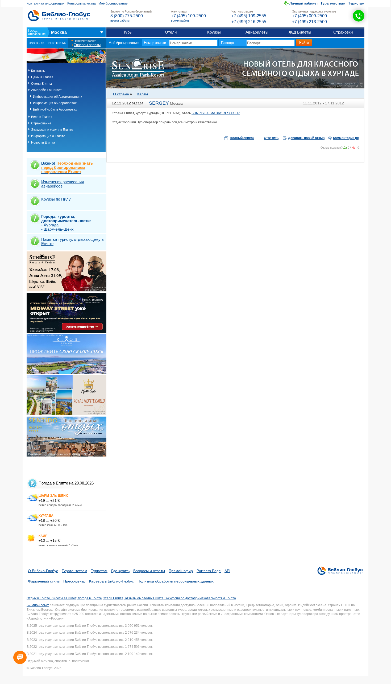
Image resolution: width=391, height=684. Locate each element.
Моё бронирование (113, 3)
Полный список (242, 138)
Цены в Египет (42, 77)
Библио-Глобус (38, 605)
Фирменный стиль (44, 581)
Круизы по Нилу (56, 199)
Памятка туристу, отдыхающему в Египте (72, 241)
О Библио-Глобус (43, 571)
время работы (120, 20)
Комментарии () (346, 138)
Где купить (120, 571)
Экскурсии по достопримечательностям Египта (200, 598)
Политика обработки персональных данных (176, 581)
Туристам (356, 3)
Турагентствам (333, 3)
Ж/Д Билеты (300, 32)
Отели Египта (41, 83)
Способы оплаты (87, 45)
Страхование (41, 123)
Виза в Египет (41, 117)
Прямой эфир (181, 571)
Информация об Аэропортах (55, 103)
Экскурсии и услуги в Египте (52, 130)
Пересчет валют (85, 40)
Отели (171, 32)
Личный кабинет (303, 3)
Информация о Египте (48, 136)
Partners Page (209, 571)
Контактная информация (46, 3)
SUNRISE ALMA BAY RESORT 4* (216, 113)
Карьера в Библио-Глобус (111, 581)
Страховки (343, 32)
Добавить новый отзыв (306, 138)
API (227, 571)
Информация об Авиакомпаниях (57, 97)
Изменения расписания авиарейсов (62, 184)
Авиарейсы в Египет (46, 90)
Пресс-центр (74, 581)
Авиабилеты (257, 32)
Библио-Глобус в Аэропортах (55, 109)
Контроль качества (81, 3)
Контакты (38, 71)
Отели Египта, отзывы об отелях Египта (133, 598)
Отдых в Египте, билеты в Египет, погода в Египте (64, 598)
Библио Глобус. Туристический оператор (59, 16)
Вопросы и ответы (149, 571)
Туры (127, 32)
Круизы (214, 32)
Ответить (271, 138)
